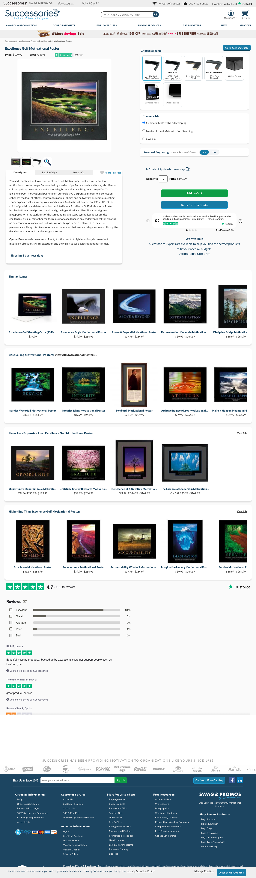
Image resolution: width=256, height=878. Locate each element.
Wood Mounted (172, 103)
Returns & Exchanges (28, 808)
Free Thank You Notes (167, 831)
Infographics (162, 808)
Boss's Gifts (115, 822)
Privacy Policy (70, 854)
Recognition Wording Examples (172, 822)
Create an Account (73, 836)
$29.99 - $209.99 (134, 412)
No (204, 152)
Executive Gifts (117, 803)
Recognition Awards (120, 826)
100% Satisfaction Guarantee (32, 813)
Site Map (113, 853)
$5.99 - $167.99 (185, 491)
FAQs (20, 799)
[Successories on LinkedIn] (240, 780)
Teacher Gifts (116, 813)
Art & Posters (192, 25)
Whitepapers (162, 803)
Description (20, 172)
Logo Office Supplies (212, 837)
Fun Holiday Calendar (166, 817)
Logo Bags (206, 828)
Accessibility (24, 822)
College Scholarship (165, 835)
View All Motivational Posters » (76, 354)
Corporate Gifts (64, 25)
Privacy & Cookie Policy (140, 871)
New (224, 25)
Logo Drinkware (209, 833)
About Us (68, 799)
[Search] (156, 14)
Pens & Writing (209, 846)
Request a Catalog (118, 849)
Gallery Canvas (234, 76)
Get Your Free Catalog (209, 780)
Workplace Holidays (166, 813)
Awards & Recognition (21, 25)
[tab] (20, 172)
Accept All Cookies (231, 872)
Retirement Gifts (118, 808)
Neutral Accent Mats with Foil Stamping (169, 131)
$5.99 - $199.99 (33, 491)
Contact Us (69, 808)
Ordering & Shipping (28, 803)
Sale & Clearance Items (121, 844)
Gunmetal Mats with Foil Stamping (166, 122)
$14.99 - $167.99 (134, 491)
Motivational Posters (120, 831)
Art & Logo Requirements (30, 817)
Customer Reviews (73, 803)
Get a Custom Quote (237, 47)
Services (245, 25)
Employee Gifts (107, 25)
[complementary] (128, 34)
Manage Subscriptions (75, 845)
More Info (78, 172)
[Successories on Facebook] (232, 780)
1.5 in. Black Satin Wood (193, 77)
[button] (15, 3)
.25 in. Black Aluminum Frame (152, 77)
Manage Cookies (71, 849)
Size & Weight (49, 172)
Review (79, 55)
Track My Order (71, 840)
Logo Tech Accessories (213, 842)
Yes (214, 152)
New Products (116, 840)
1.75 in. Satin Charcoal (213, 77)
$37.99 (33, 334)
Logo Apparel (208, 819)
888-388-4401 (71, 813)
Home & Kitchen (210, 823)
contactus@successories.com (78, 817)
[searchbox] (129, 14)
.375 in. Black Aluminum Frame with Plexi (172, 78)
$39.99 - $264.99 (83, 334)
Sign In (66, 831)
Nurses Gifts (115, 817)
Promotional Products (121, 835)
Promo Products (149, 25)
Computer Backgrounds (168, 826)
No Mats (151, 139)
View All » (242, 433)
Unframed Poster (152, 103)
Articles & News (163, 799)
